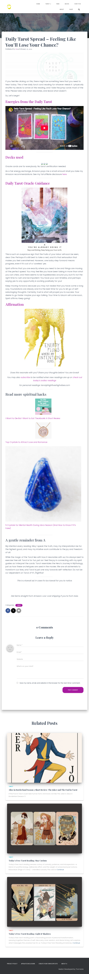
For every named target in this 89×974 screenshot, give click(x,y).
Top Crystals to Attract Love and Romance (26, 442)
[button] (50, 4)
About (62, 9)
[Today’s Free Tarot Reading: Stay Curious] (44, 828)
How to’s (77, 4)
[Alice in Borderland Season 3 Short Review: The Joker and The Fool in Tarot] (44, 758)
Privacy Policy (12, 964)
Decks (67, 4)
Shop (71, 9)
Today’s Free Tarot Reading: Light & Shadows (30, 934)
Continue (60, 869)
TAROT (47, 4)
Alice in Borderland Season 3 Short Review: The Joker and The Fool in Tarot (43, 790)
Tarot (19, 605)
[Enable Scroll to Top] (84, 969)
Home (38, 4)
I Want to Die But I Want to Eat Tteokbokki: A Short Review (32, 418)
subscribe (25, 377)
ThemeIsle (80, 969)
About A (64, 964)
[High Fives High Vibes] (9, 6)
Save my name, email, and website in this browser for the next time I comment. (50, 683)
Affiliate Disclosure (28, 964)
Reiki (57, 4)
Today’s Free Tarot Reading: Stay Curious (28, 860)
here (64, 174)
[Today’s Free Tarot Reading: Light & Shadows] (44, 902)
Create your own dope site (48, 964)
